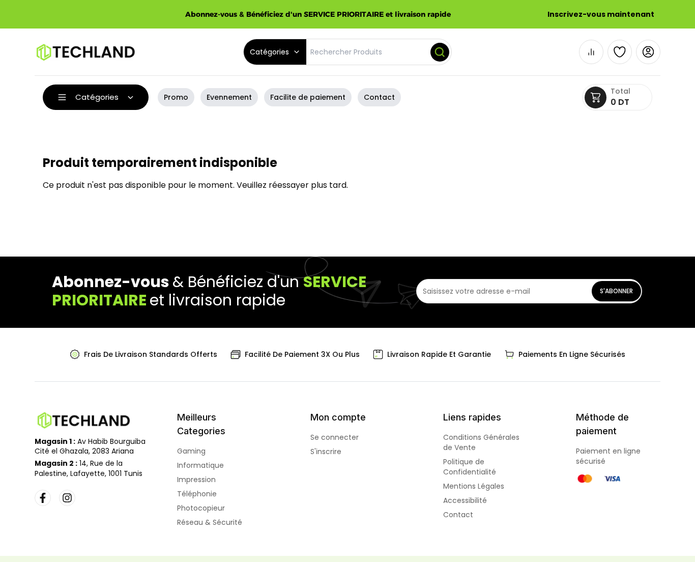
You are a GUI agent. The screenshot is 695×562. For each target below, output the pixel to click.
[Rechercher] (439, 52)
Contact (379, 97)
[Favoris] (619, 52)
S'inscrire (325, 451)
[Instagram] (67, 498)
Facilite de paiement (307, 97)
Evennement (229, 97)
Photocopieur (201, 508)
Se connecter (334, 437)
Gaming (191, 451)
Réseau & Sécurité (209, 522)
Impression (196, 479)
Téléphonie (197, 494)
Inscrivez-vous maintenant (600, 14)
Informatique (200, 465)
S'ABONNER (616, 291)
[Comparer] (591, 52)
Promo (176, 97)
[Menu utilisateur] (648, 52)
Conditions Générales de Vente (481, 442)
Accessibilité (465, 500)
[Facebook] (43, 498)
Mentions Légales (473, 486)
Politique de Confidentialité (469, 467)
